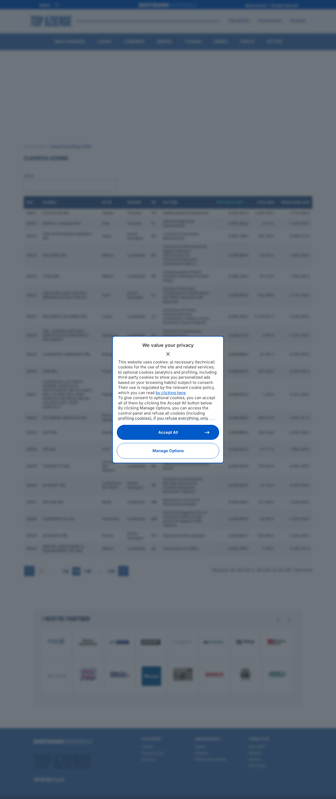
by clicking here (171, 392)
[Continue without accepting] (168, 354)
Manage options (168, 450)
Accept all (168, 432)
